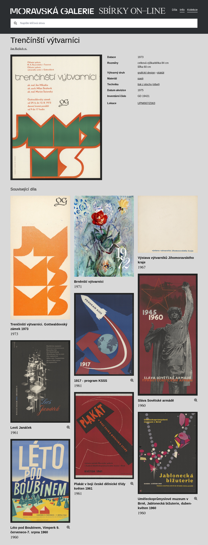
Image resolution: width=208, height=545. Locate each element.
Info (182, 9)
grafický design (146, 72)
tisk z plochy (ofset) (149, 84)
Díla (174, 9)
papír (140, 78)
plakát (160, 72)
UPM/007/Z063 (146, 103)
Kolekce (192, 9)
